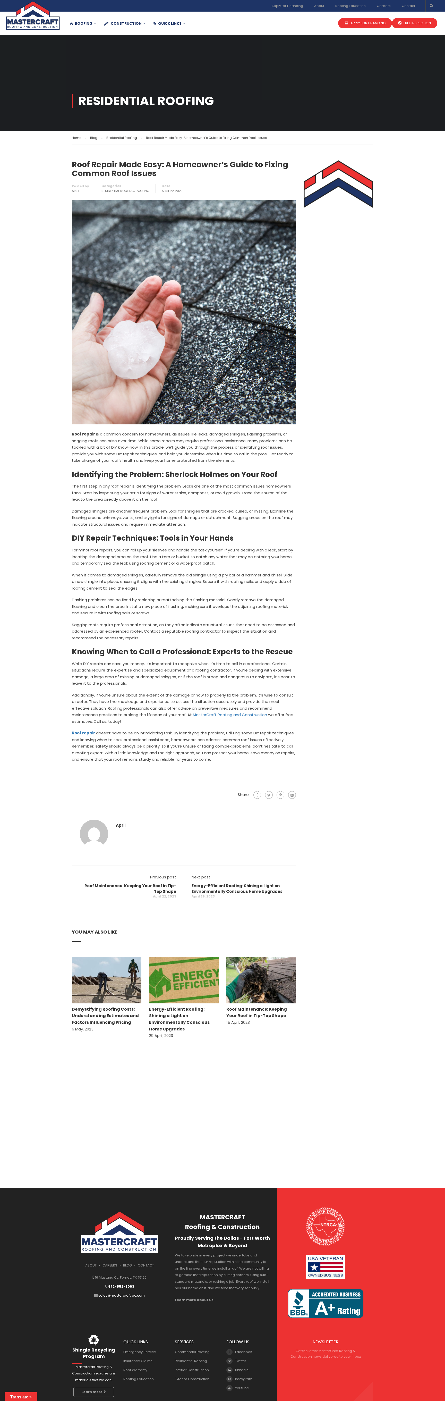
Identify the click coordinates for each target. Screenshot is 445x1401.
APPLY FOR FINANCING (368, 23)
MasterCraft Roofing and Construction (230, 714)
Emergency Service (139, 1351)
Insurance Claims (137, 1360)
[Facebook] (257, 795)
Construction (126, 23)
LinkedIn (242, 1370)
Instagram (243, 1379)
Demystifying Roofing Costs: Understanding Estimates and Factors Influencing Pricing (105, 1015)
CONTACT (146, 1265)
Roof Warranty (135, 1370)
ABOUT (91, 1265)
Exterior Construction (192, 1379)
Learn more (91, 1391)
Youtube (242, 1388)
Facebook (243, 1351)
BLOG (127, 1265)
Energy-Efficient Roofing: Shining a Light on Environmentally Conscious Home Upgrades (237, 888)
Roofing (83, 23)
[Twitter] (269, 795)
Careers (384, 5)
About (319, 5)
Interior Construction (192, 1370)
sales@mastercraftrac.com (121, 1295)
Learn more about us (194, 1299)
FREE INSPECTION (417, 23)
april (76, 191)
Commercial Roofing (192, 1351)
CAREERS (109, 1265)
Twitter (240, 1360)
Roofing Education (350, 5)
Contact (408, 5)
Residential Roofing (117, 191)
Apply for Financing (287, 5)
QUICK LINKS (170, 23)
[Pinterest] (280, 795)
